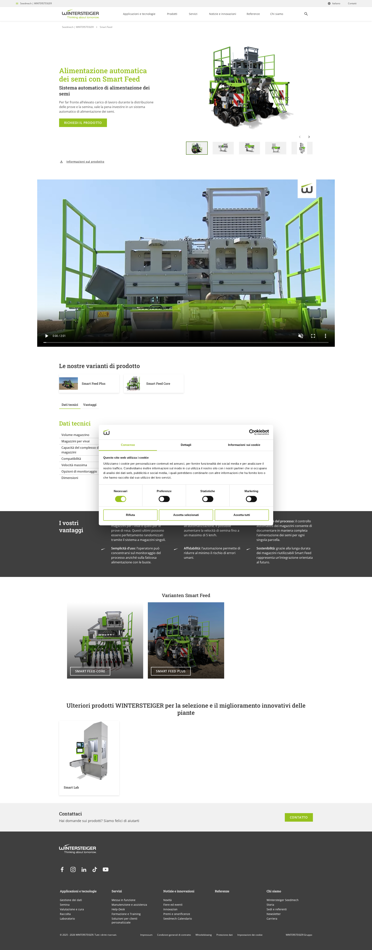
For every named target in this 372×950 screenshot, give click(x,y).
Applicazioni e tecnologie (139, 14)
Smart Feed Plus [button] (171, 671)
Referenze (253, 14)
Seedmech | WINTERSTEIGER (36, 3)
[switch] (164, 499)
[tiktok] (95, 869)
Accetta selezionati (186, 515)
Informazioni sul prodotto (85, 161)
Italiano (336, 3)
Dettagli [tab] (186, 445)
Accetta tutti (241, 515)
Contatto (299, 817)
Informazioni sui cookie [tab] (244, 445)
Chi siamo (276, 14)
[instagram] (73, 869)
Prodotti (172, 14)
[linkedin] (84, 869)
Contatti (352, 3)
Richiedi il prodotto (83, 123)
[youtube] (105, 869)
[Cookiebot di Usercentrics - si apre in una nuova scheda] (252, 432)
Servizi (193, 14)
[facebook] (62, 869)
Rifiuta (130, 515)
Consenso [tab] (128, 445)
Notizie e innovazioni (222, 14)
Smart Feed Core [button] (90, 671)
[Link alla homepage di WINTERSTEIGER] (80, 14)
